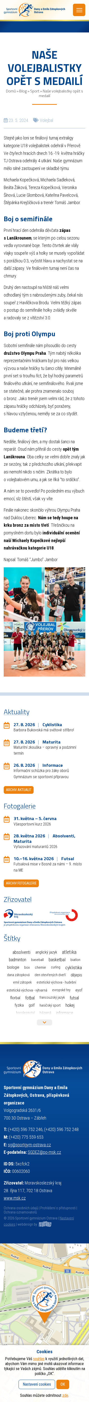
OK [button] (63, 1384)
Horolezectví (25, 1013)
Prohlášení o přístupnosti (58, 1208)
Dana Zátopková (18, 975)
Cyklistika (73, 967)
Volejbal (46, 120)
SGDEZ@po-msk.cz (44, 1152)
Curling (55, 967)
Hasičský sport (50, 1005)
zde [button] (65, 1395)
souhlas (38, 1358)
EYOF (78, 990)
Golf (32, 1005)
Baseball (37, 960)
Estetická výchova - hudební (56, 982)
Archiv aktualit (18, 790)
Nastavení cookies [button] (37, 1384)
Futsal (74, 997)
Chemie (40, 967)
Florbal (15, 997)
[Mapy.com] (44, 1322)
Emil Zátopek (22, 982)
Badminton (17, 959)
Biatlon (75, 960)
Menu (79, 10)
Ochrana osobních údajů (21, 1208)
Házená (45, 1013)
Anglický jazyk (46, 952)
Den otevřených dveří (50, 975)
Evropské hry (61, 990)
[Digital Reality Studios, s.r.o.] (45, 1224)
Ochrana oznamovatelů (20, 1212)
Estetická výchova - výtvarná (27, 990)
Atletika (69, 952)
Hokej (70, 1005)
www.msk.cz (15, 1198)
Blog (23, 91)
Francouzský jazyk (52, 997)
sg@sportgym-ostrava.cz (29, 1144)
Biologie (13, 967)
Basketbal (57, 959)
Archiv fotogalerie (21, 883)
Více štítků (44, 1022)
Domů (11, 91)
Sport (34, 91)
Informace (64, 1013)
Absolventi (21, 952)
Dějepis (76, 974)
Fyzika (19, 1005)
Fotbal (30, 997)
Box (27, 967)
